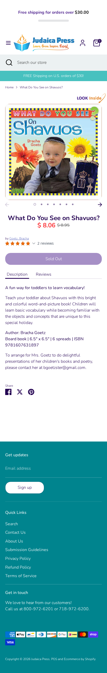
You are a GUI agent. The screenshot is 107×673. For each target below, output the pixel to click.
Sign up (25, 487)
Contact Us (15, 532)
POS (54, 659)
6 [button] (66, 204)
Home (9, 87)
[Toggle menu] (7, 43)
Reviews (43, 274)
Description (17, 274)
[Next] (100, 204)
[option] (53, 152)
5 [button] (60, 204)
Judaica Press (40, 659)
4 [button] (54, 204)
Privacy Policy (18, 558)
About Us (14, 541)
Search (11, 524)
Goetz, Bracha (19, 238)
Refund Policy (18, 567)
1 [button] (35, 204)
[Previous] (7, 204)
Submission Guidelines (26, 550)
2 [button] (41, 204)
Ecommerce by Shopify (80, 659)
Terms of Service (21, 576)
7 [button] (72, 204)
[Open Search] (8, 62)
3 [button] (48, 204)
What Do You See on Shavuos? (41, 87)
